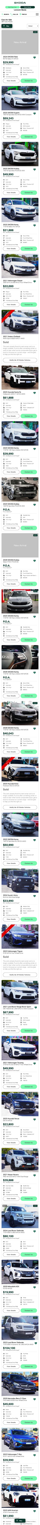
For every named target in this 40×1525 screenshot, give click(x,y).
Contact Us (29, 80)
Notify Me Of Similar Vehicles (20, 360)
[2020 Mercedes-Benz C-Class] (20, 1384)
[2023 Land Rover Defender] (20, 1328)
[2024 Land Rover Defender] (20, 1216)
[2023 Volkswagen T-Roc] (20, 1440)
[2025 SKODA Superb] (20, 98)
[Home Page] (20, 3)
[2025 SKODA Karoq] (20, 210)
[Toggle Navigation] (37, 14)
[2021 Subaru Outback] (20, 322)
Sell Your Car (12, 7)
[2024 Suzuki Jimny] (20, 880)
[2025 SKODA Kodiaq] (20, 154)
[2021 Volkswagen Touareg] (20, 1048)
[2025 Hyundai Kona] (20, 769)
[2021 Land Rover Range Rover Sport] (20, 992)
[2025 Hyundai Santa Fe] (20, 377)
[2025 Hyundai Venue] (20, 1104)
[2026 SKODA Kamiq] (20, 657)
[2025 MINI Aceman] (20, 1496)
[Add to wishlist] (34, 57)
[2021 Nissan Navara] (20, 1160)
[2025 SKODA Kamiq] (20, 433)
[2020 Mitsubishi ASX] (20, 1272)
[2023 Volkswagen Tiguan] (20, 936)
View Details (11, 80)
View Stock (27, 7)
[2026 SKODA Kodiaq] (20, 545)
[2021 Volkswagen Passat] (20, 266)
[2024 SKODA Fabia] (20, 42)
